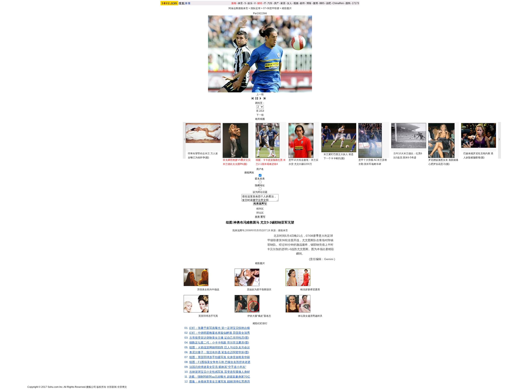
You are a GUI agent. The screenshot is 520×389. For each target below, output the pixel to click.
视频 (296, 3)
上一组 (260, 94)
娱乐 (250, 3)
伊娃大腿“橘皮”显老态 (259, 315)
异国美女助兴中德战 (208, 289)
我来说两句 (238, 230)
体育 (240, 3)
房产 (276, 3)
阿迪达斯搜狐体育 (238, 8)
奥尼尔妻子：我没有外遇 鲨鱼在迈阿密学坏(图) (219, 352)
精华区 (260, 208)
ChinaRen (338, 3)
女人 (289, 3)
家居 (283, 3)
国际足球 (255, 8)
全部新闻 (112, 387)
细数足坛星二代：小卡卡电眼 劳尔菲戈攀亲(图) (219, 342)
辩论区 (260, 212)
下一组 (260, 114)
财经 (259, 3)
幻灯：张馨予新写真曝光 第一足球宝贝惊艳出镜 (219, 328)
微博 (315, 3)
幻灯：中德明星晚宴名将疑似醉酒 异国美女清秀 (219, 332)
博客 (309, 3)
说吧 (328, 3)
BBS (322, 3)
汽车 (270, 3)
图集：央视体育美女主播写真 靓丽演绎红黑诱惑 (219, 381)
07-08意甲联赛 (271, 8)
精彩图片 (287, 8)
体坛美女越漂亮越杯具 (310, 315)
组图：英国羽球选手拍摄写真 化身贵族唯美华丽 (219, 357)
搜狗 (348, 3)
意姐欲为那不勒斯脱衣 (259, 289)
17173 (355, 3)
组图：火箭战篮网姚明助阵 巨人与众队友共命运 (219, 347)
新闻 (233, 3)
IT (265, 3)
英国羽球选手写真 (208, 315)
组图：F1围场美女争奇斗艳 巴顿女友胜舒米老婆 (219, 362)
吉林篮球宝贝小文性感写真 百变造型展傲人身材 (219, 371)
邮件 (302, 3)
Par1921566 (260, 13)
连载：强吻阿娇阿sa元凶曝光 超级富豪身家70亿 (219, 376)
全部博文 (122, 387)
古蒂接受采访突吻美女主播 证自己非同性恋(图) (219, 337)
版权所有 (101, 387)
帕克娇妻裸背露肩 (310, 289)
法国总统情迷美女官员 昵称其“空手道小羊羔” (217, 366)
